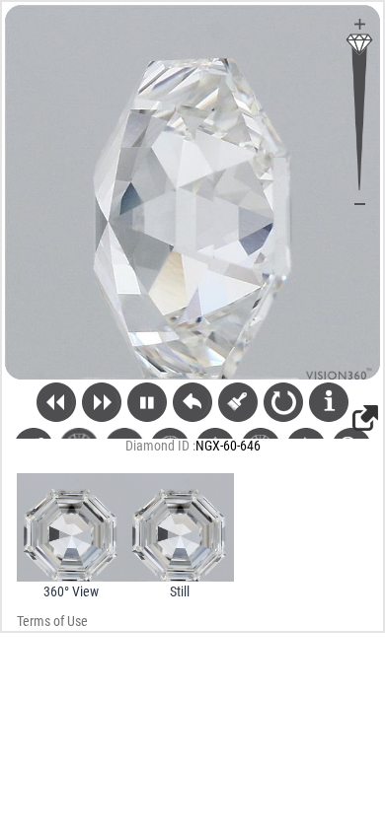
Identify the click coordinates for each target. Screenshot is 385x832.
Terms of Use (52, 621)
